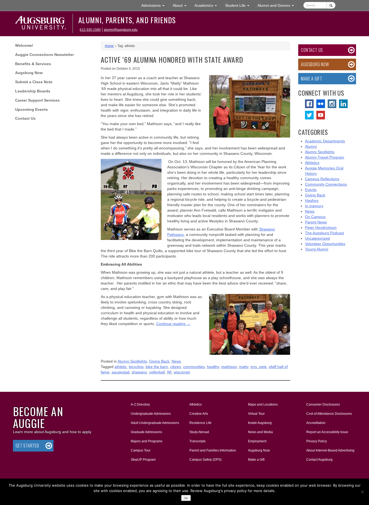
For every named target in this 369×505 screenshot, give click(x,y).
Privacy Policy (316, 441)
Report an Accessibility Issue (327, 432)
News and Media (260, 432)
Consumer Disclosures (323, 404)
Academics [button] (207, 5)
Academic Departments (325, 141)
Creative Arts (198, 414)
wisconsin (182, 372)
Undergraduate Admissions (151, 414)
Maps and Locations (263, 404)
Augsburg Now (29, 73)
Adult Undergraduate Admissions (155, 423)
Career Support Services (37, 100)
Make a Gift (311, 78)
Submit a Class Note (33, 82)
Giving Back (159, 361)
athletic (121, 366)
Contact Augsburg (319, 459)
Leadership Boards (32, 91)
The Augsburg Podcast (324, 233)
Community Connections (326, 184)
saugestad (120, 372)
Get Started (27, 445)
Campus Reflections (322, 179)
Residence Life (200, 423)
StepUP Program (143, 459)
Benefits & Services (33, 64)
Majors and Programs (146, 441)
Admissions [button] (155, 5)
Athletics (312, 162)
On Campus (315, 217)
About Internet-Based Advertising (330, 450)
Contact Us (25, 118)
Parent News (316, 222)
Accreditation (316, 423)
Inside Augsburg (260, 423)
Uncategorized (317, 238)
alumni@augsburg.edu (120, 30)
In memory (314, 206)
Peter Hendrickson (321, 227)
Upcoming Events (31, 109)
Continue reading (173, 324)
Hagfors (311, 200)
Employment (257, 441)
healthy (213, 366)
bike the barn (157, 366)
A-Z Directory (140, 404)
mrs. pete (258, 366)
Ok (186, 498)
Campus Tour (140, 450)
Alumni (311, 146)
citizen (175, 366)
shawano (139, 372)
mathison (229, 366)
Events (311, 190)
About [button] (181, 7)
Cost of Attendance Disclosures (329, 414)
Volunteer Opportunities (325, 244)
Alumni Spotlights (132, 361)
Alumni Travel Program (324, 157)
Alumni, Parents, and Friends (127, 20)
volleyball (157, 372)
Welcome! (24, 45)
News (176, 361)
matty (243, 366)
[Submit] (331, 5)
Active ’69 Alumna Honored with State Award (172, 59)
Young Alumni (316, 249)
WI (169, 372)
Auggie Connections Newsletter (44, 54)
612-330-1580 (90, 30)
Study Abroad (199, 432)
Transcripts (197, 441)
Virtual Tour (256, 414)
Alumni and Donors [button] (277, 5)
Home (109, 46)
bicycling (136, 366)
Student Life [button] (239, 5)
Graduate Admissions (146, 432)
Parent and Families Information (212, 450)
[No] (362, 491)
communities (194, 366)
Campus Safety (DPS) (205, 459)
